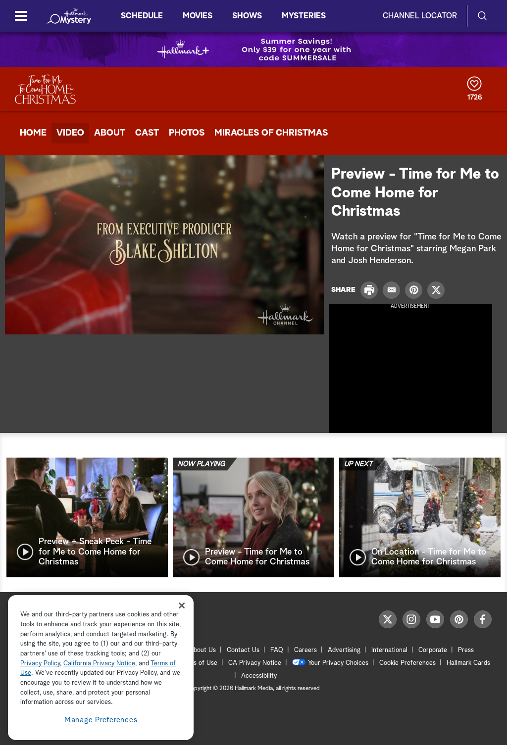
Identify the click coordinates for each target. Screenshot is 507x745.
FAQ (276, 650)
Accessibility (259, 676)
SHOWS (247, 16)
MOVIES (197, 16)
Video (70, 133)
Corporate (432, 650)
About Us (202, 650)
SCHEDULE (142, 16)
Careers (305, 650)
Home (33, 133)
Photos (186, 133)
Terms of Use (198, 663)
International (389, 650)
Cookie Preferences (407, 663)
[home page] (69, 16)
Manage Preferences (101, 720)
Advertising (344, 650)
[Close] (182, 605)
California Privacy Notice (99, 663)
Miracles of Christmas (271, 133)
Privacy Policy (40, 663)
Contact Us (243, 650)
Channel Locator (420, 16)
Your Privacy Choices (338, 663)
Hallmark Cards (468, 663)
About (109, 133)
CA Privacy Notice (254, 663)
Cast (147, 133)
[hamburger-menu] (21, 16)
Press (466, 650)
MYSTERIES (304, 16)
